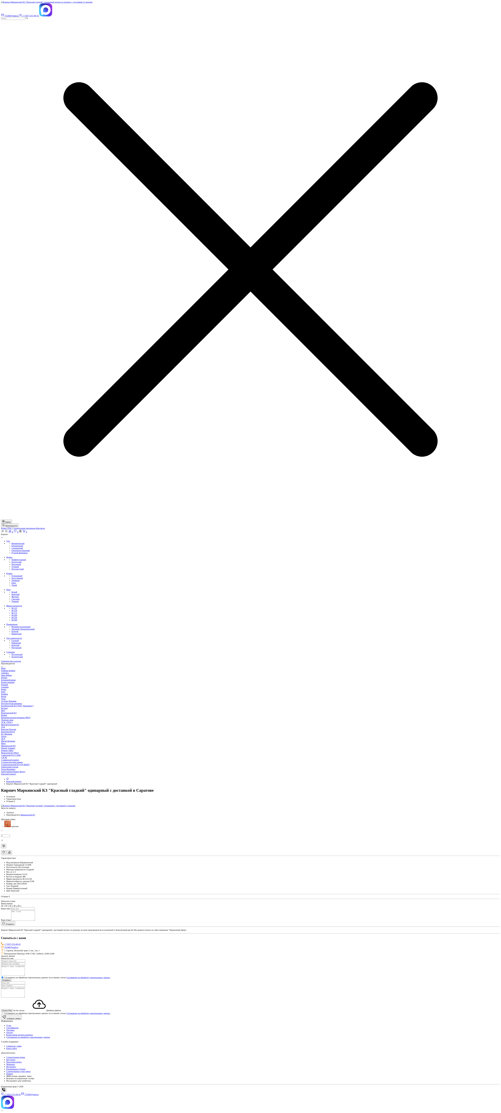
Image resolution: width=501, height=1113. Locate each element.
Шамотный (16, 634)
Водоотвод (11, 1067)
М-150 (14, 610)
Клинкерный (17, 546)
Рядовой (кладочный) (21, 627)
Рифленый (16, 643)
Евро (13, 583)
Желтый (15, 597)
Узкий (14, 585)
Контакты (40, 528)
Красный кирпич (14, 781)
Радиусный (16, 562)
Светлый (15, 599)
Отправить (6, 980)
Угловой (15, 567)
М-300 (14, 620)
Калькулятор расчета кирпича (19, 1035)
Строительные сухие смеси (18, 1071)
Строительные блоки (15, 1057)
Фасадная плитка (14, 1062)
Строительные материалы (24, 528)
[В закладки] (3, 852)
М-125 (14, 608)
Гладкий (15, 640)
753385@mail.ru (11, 947)
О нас (8, 1025)
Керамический (17, 543)
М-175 (14, 613)
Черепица (10, 1064)
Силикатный (17, 548)
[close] (2, 537)
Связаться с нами (14, 1046)
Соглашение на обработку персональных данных (88, 977)
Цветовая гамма (8, 819)
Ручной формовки (19, 553)
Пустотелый (16, 654)
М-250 (14, 617)
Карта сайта (11, 1048)
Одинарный (16, 576)
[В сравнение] (9, 852)
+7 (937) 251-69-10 (12, 944)
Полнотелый (17, 657)
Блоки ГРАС (7, 528)
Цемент (9, 1074)
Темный (15, 601)
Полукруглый (17, 569)
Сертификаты (12, 1028)
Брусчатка (10, 1060)
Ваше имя (5, 909)
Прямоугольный (18, 560)
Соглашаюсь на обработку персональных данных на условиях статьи (57, 977)
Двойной (15, 580)
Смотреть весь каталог (11, 661)
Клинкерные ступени (15, 1069)
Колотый (15, 645)
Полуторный (17, 578)
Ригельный (16, 648)
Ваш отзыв (6, 920)
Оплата (9, 1032)
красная (14, 826)
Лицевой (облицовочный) (23, 629)
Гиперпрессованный (20, 550)
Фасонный (16, 564)
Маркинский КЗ (27, 815)
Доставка (10, 1030)
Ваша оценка (7, 903)
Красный (15, 594)
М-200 (14, 615)
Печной (14, 631)
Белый (14, 592)
